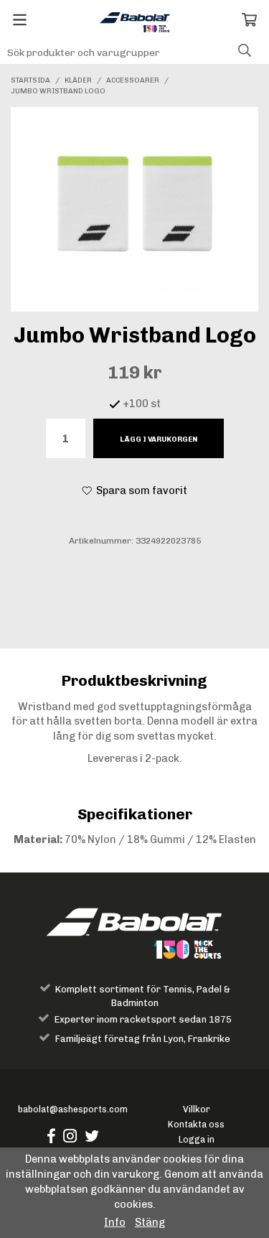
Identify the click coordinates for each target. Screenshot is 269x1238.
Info (115, 1222)
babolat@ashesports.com (73, 1109)
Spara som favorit (139, 490)
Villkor (196, 1109)
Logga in (196, 1139)
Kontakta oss (196, 1124)
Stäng (150, 1222)
